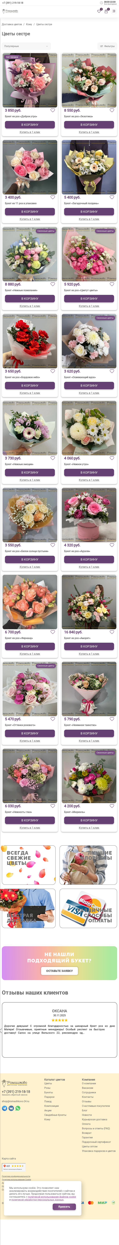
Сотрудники (89, 1092)
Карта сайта (9, 1158)
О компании (89, 1083)
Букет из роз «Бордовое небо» (22, 377)
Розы (47, 1087)
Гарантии (87, 1137)
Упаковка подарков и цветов (99, 1151)
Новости (87, 1114)
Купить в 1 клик (30, 132)
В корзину (29, 125)
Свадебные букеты (55, 1114)
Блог (84, 1110)
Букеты (48, 1092)
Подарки (49, 1096)
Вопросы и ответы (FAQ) (96, 1128)
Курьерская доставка (94, 1119)
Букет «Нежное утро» (76, 464)
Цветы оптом (89, 1146)
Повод (48, 1101)
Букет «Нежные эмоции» (19, 464)
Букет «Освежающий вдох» (80, 377)
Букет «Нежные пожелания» (21, 290)
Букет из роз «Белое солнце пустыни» (26, 551)
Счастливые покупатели (96, 1105)
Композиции (51, 1105)
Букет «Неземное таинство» (80, 725)
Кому (47, 1119)
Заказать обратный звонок (14, 1095)
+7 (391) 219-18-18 (16, 1092)
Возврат (87, 1132)
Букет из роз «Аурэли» (77, 551)
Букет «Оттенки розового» (20, 725)
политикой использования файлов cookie (52, 1196)
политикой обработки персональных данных (37, 1199)
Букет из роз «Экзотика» (78, 116)
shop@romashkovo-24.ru (15, 1101)
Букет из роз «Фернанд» (19, 638)
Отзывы (86, 1101)
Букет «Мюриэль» (74, 812)
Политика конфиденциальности (16, 1176)
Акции (47, 1110)
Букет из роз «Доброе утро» (21, 116)
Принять (64, 1206)
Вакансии (87, 1087)
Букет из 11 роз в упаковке (20, 203)
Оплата (86, 1123)
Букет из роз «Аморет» (77, 638)
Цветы (48, 1083)
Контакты (87, 1096)
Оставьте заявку (59, 970)
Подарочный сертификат (96, 1141)
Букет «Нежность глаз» (18, 812)
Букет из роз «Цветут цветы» (81, 290)
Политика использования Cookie (16, 1180)
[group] (59, 1030)
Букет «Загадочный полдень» (81, 203)
